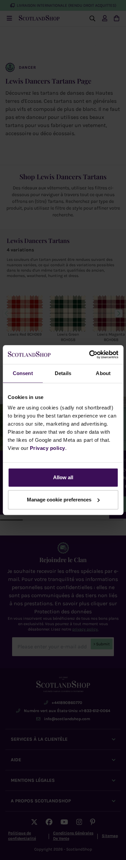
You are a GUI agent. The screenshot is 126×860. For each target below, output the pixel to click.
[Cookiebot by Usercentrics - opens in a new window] (89, 354)
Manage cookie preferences (59, 499)
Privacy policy (47, 448)
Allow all (63, 477)
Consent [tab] (23, 373)
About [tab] (103, 373)
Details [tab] (63, 373)
